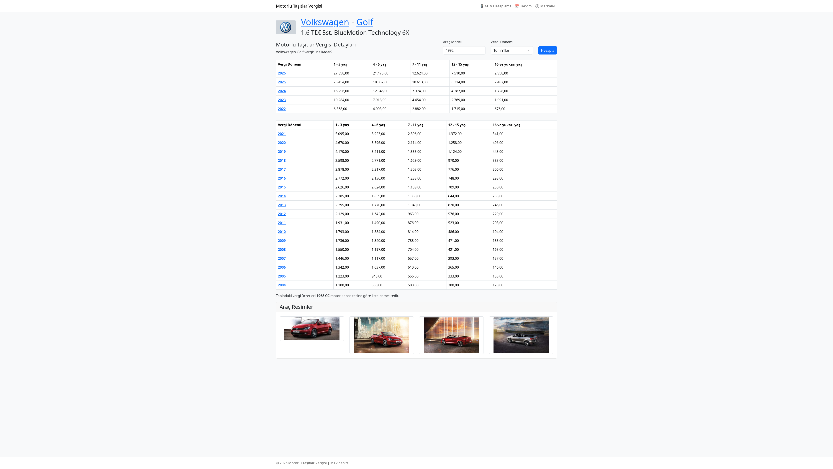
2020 (282, 142)
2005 (282, 276)
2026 (282, 73)
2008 (282, 249)
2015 (282, 187)
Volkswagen (325, 22)
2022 (282, 108)
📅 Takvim (523, 6)
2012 (282, 213)
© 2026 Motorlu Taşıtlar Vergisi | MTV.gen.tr (312, 463)
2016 (282, 178)
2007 (282, 258)
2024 (282, 91)
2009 (282, 240)
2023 (282, 99)
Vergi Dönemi (502, 42)
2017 (282, 169)
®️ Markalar (545, 6)
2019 (282, 151)
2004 (282, 285)
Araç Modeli (452, 42)
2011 (282, 222)
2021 (282, 133)
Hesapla (547, 50)
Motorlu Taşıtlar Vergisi (299, 6)
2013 (282, 205)
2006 (282, 267)
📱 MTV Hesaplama (496, 6)
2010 (282, 231)
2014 (282, 196)
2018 (282, 160)
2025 (282, 82)
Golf (364, 22)
